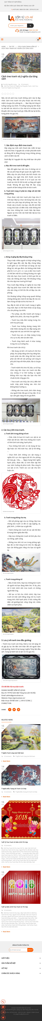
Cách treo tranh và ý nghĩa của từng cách (19, 87)
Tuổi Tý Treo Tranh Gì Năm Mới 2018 (16, 858)
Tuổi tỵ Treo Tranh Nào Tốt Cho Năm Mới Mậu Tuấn (20, 862)
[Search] (30, 25)
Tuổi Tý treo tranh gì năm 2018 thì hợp (14, 842)
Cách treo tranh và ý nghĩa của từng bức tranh (17, 86)
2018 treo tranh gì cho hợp (12, 913)
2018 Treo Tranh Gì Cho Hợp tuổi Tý (14, 848)
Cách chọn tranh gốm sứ (27, 46)
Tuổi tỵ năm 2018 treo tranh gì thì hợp (14, 907)
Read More (6, 761)
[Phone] (3, 1001)
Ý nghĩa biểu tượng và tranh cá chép (13, 789)
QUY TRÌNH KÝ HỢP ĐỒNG (12, 2)
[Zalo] (3, 1007)
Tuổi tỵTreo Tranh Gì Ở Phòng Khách (15, 925)
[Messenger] (3, 1017)
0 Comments (24, 84)
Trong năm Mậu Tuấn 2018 (26, 918)
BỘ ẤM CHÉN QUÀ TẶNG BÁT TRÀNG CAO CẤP (19, 6)
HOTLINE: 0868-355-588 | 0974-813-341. (26, 9)
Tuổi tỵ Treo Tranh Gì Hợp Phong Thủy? (12, 921)
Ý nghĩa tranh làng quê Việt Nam (12, 753)
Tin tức (11, 46)
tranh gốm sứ (18, 271)
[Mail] (3, 1012)
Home (3, 46)
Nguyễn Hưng (12, 84)
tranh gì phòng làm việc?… (14, 853)
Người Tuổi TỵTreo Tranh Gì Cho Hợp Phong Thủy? (22, 916)
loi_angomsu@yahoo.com (32, 32)
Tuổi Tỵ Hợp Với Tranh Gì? (25, 855)
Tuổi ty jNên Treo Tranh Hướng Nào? (25, 920)
